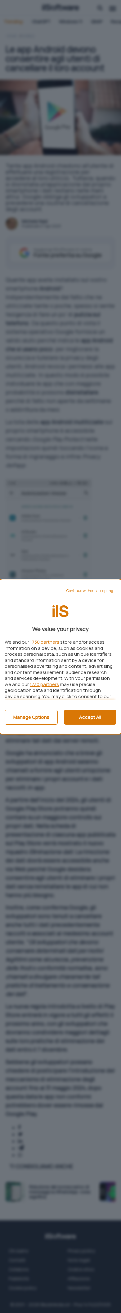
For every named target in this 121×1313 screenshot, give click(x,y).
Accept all (90, 717)
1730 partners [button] (44, 642)
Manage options (31, 717)
